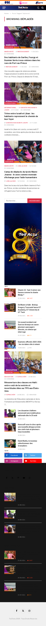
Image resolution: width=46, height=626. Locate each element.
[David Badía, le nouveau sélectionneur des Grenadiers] (10, 443)
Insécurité (9, 47)
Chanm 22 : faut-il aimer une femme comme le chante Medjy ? (29, 292)
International (10, 103)
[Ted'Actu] (23, 7)
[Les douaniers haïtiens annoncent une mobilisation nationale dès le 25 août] (10, 413)
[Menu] (4, 7)
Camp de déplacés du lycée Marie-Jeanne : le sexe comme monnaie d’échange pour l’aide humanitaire (21, 175)
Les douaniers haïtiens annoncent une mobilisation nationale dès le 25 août (29, 413)
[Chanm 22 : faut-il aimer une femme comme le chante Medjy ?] (10, 293)
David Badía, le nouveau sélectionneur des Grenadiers (27, 443)
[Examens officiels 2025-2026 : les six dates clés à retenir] (10, 344)
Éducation (9, 372)
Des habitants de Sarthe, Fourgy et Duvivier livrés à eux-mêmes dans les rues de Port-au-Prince (22, 60)
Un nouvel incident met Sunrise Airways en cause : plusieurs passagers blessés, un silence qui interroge (28, 327)
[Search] (42, 7)
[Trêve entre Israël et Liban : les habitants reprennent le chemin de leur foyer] (23, 93)
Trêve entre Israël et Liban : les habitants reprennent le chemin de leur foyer (21, 116)
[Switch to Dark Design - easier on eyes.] (38, 8)
